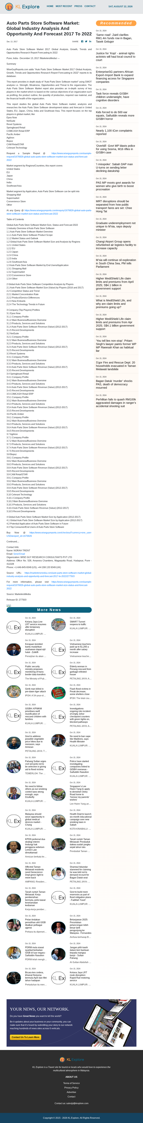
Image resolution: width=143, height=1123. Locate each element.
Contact (71, 1096)
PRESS (78, 6)
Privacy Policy (71, 1087)
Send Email (19, 554)
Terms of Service (71, 1083)
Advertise (71, 1092)
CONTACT (90, 6)
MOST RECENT (64, 6)
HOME (50, 6)
